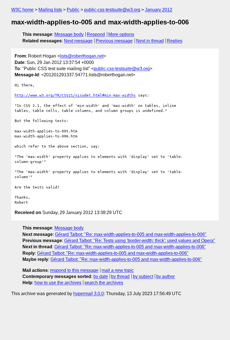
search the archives (103, 282)
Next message (78, 40)
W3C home (22, 9)
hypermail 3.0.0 (88, 293)
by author (165, 276)
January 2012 (158, 9)
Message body (69, 34)
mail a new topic (118, 270)
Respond (96, 34)
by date (100, 276)
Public (73, 9)
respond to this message (74, 270)
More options (121, 34)
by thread (120, 276)
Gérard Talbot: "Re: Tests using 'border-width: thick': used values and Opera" (139, 240)
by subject (143, 276)
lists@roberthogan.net (82, 56)
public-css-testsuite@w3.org (112, 9)
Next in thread (150, 40)
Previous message (114, 40)
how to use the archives (57, 282)
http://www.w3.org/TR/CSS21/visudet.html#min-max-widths (75, 95)
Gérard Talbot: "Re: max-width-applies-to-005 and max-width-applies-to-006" (130, 234)
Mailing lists (50, 9)
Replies (174, 40)
